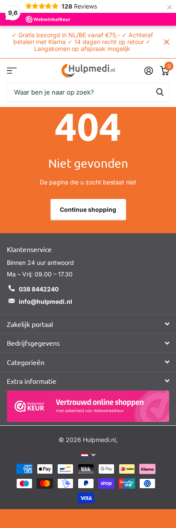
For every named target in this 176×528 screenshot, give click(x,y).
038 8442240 (39, 289)
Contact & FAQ (12, 70)
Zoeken (159, 92)
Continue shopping (88, 209)
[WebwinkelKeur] (88, 406)
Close (166, 42)
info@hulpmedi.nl (45, 301)
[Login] (148, 70)
